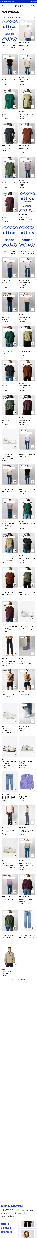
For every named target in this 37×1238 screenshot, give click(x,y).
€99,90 (21, 800)
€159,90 (4, 800)
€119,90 (4, 665)
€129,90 (32, 937)
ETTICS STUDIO (24, 42)
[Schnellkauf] (32, 37)
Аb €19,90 (5, 285)
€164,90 (12, 732)
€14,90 (21, 730)
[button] (30, 5)
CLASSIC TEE (23, 45)
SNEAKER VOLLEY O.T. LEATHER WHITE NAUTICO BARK (9, 763)
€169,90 (4, 975)
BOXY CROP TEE (7, 283)
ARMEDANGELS (6, 658)
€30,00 (12, 253)
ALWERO (21, 794)
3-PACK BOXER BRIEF (9, 694)
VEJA (3, 452)
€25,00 (30, 219)
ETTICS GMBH (6, 42)
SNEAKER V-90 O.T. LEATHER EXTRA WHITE (8, 730)
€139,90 (4, 460)
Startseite (4, 17)
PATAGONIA (5, 969)
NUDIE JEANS (6, 794)
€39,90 (7, 696)
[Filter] (34, 17)
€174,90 (12, 867)
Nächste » (24, 979)
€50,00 (12, 47)
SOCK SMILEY (24, 729)
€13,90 (28, 663)
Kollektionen (11, 17)
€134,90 (4, 767)
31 (18, 979)
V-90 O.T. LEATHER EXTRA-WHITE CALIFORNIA (25, 763)
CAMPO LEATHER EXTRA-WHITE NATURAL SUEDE (7, 456)
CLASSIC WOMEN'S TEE (27, 454)
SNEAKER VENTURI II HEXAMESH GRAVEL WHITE (8, 865)
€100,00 (31, 253)
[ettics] (18, 5)
